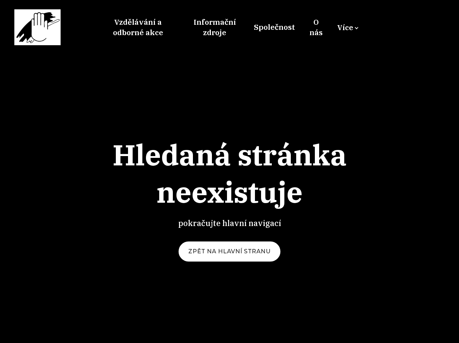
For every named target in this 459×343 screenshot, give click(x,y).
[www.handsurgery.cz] (37, 27)
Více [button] (345, 27)
